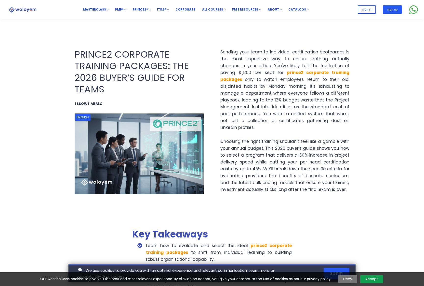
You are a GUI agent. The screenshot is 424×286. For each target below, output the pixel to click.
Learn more (259, 270)
